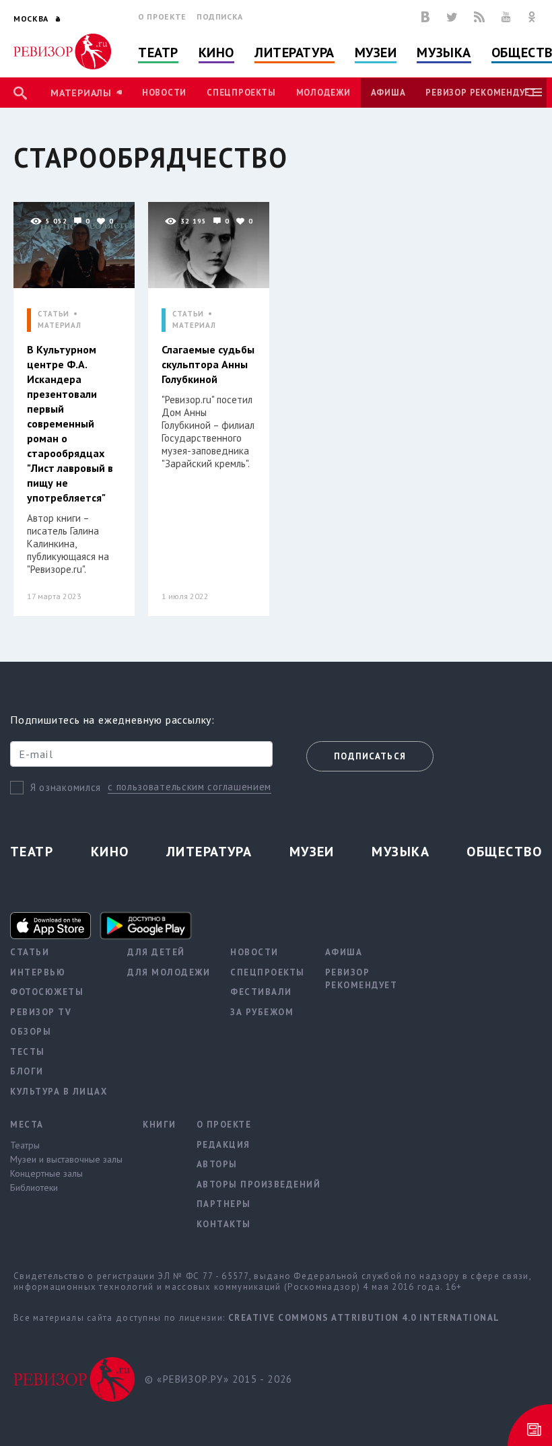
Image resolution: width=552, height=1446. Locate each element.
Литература (294, 52)
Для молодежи (168, 972)
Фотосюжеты (46, 992)
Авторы (217, 1164)
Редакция (223, 1144)
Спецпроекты (241, 92)
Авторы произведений (259, 1184)
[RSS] (479, 17)
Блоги (27, 1071)
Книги (159, 1124)
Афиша (388, 92)
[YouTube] (506, 17)
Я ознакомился (65, 787)
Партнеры (224, 1204)
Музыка (444, 52)
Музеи (376, 52)
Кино (216, 52)
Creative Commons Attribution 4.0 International (364, 1317)
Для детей (156, 952)
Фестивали (261, 992)
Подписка (220, 16)
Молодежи (323, 92)
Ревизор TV (40, 1012)
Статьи (29, 952)
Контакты (224, 1224)
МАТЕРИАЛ (59, 325)
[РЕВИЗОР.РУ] (62, 51)
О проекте (162, 16)
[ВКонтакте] (425, 17)
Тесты (27, 1052)
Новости (164, 92)
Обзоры (30, 1031)
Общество (504, 851)
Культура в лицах (58, 1091)
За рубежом (262, 1012)
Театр (158, 52)
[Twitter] (451, 17)
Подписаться (370, 756)
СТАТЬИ (53, 314)
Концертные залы (46, 1173)
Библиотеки (34, 1187)
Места (27, 1124)
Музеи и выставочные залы (66, 1159)
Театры (25, 1145)
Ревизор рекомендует (480, 92)
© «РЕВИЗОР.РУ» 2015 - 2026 (218, 1379)
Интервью (37, 972)
